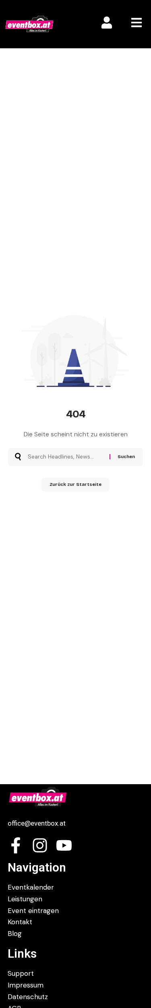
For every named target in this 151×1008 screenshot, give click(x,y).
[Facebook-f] (16, 845)
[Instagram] (40, 845)
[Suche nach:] (66, 457)
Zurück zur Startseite (75, 484)
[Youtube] (64, 845)
